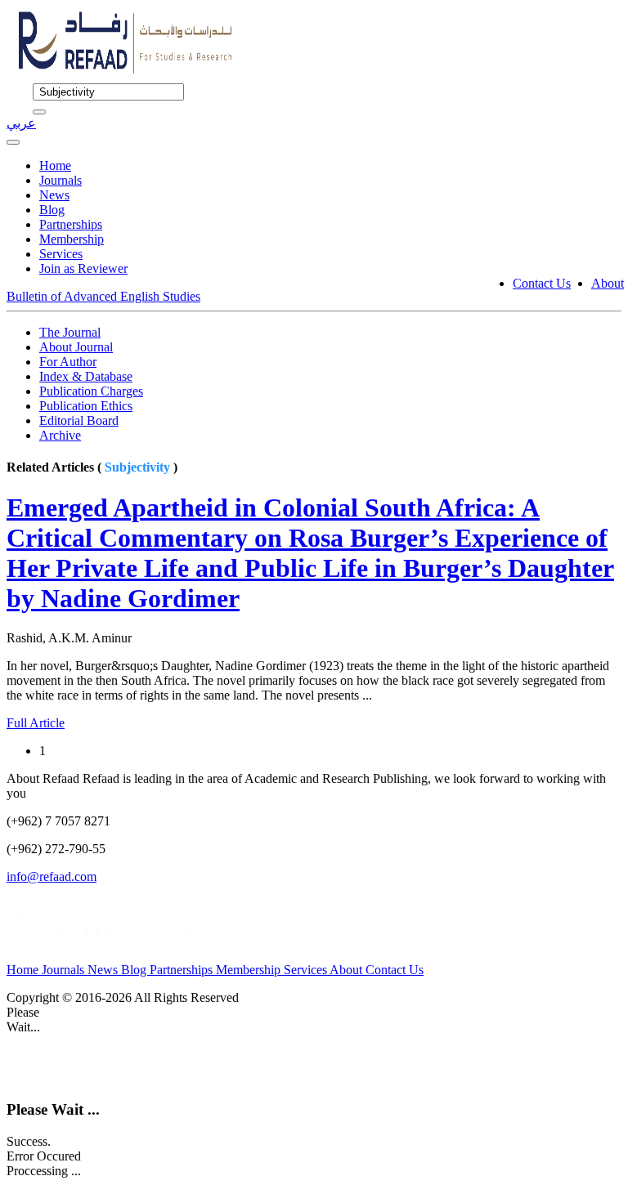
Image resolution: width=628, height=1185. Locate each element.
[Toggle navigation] (13, 142)
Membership (71, 239)
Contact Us (542, 283)
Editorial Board (79, 420)
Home (55, 165)
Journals (60, 180)
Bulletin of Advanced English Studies (103, 296)
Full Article (36, 723)
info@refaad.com (51, 876)
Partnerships (70, 224)
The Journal (70, 332)
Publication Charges (91, 391)
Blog (52, 210)
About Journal (76, 347)
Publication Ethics (85, 406)
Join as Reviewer (83, 268)
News (54, 195)
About (607, 283)
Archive (60, 435)
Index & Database (85, 376)
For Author (67, 362)
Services (61, 254)
